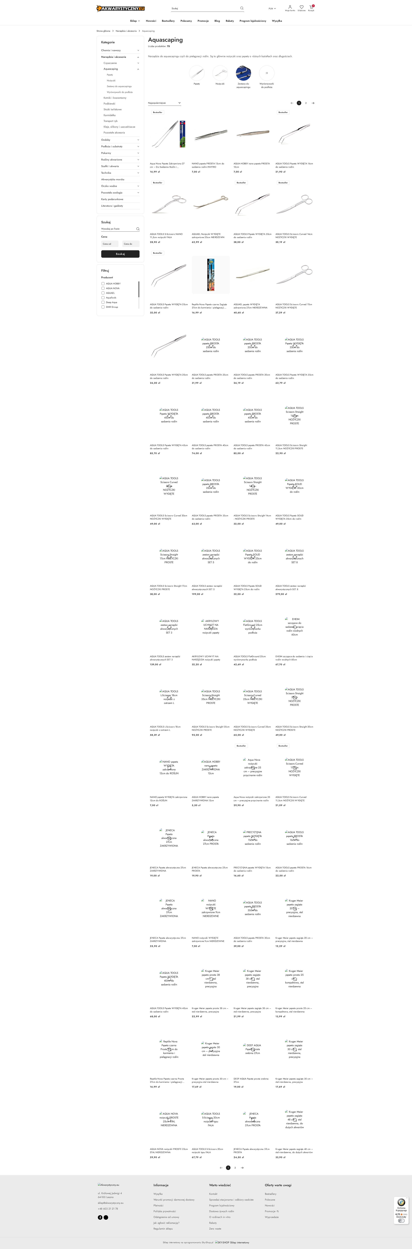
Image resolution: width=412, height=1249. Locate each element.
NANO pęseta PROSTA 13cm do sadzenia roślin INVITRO (208, 165)
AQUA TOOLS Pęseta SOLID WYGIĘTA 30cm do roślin (290, 517)
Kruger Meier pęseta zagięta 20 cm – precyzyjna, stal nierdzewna (294, 939)
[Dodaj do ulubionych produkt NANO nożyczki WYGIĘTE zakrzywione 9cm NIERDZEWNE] (226, 886)
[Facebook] (100, 1217)
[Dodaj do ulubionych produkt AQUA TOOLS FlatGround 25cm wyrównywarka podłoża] (268, 605)
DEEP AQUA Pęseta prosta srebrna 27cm (251, 1080)
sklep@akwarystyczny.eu (110, 1203)
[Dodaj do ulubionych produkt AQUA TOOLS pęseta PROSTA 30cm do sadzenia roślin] (268, 886)
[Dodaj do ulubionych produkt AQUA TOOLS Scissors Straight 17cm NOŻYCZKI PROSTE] (184, 535)
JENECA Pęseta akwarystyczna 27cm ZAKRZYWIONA (168, 869)
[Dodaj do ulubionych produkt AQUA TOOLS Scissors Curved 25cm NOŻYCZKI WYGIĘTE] (268, 675)
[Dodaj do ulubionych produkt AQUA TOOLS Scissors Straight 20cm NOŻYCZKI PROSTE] (309, 675)
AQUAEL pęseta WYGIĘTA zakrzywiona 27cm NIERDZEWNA (250, 306)
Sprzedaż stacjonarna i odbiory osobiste (231, 1200)
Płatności (158, 1205)
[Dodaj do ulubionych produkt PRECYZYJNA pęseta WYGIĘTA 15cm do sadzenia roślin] (268, 816)
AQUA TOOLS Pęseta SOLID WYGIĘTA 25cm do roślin (248, 587)
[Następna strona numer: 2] (313, 103)
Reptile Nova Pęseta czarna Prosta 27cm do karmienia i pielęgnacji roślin (167, 1080)
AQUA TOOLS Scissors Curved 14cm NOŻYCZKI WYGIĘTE (294, 235)
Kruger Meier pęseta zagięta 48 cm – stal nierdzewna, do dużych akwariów (294, 1150)
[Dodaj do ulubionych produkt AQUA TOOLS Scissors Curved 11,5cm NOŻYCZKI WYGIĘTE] (309, 746)
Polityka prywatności (165, 1211)
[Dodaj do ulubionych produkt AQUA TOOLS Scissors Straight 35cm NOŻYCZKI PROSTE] (226, 675)
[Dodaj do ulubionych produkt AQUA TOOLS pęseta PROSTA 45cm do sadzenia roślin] (268, 394)
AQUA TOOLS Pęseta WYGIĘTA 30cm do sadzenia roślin (253, 235)
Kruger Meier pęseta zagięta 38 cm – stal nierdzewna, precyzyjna (252, 1010)
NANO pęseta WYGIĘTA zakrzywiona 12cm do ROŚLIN (168, 798)
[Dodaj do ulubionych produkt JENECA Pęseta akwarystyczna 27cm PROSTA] (226, 816)
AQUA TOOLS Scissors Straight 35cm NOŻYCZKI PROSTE (210, 728)
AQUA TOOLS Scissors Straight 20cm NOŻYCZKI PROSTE (294, 728)
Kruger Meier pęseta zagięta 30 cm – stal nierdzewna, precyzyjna (294, 1080)
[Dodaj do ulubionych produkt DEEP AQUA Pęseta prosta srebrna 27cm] (268, 1027)
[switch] (401, 1221)
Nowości (270, 1205)
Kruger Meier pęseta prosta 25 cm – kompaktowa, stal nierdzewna (294, 1010)
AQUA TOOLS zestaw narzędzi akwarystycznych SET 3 (165, 658)
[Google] (106, 1217)
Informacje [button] (161, 1185)
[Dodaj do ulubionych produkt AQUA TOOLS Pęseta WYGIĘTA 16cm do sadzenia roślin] (309, 112)
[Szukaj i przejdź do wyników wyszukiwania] (242, 8)
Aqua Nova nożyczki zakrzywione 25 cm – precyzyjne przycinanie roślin (252, 798)
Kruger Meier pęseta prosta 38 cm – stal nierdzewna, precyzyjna (210, 1010)
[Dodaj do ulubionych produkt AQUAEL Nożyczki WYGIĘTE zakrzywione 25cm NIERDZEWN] (226, 183)
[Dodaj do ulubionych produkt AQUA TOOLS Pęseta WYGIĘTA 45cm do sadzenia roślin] (184, 394)
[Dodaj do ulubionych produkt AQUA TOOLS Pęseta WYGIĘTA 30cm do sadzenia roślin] (268, 183)
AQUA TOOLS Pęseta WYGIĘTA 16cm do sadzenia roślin (294, 165)
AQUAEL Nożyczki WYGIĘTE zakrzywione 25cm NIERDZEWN (208, 235)
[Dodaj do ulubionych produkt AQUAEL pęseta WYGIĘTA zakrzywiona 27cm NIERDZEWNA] (268, 253)
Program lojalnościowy (221, 1205)
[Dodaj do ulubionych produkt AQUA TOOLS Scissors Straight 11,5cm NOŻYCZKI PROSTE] (309, 394)
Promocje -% (272, 1211)
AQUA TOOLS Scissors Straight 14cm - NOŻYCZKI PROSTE (252, 517)
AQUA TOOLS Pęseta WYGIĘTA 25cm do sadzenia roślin (169, 306)
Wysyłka (158, 1194)
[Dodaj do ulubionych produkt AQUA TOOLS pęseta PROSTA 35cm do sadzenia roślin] (226, 464)
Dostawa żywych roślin (221, 1211)
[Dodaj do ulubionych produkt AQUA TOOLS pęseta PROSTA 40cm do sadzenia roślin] (226, 394)
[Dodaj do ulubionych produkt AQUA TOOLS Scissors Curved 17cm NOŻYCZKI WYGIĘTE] (309, 253)
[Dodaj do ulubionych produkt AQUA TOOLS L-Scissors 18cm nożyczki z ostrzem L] (184, 675)
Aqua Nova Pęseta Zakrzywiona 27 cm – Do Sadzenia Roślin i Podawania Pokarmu (167, 165)
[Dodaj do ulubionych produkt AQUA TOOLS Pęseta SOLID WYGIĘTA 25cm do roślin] (268, 535)
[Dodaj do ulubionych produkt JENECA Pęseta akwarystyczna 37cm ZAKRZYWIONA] (184, 886)
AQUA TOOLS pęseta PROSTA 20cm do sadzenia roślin (252, 376)
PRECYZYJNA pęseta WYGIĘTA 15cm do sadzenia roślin (252, 869)
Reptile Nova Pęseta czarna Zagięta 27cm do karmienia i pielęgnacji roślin (209, 306)
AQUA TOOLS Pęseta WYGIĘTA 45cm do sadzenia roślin (169, 447)
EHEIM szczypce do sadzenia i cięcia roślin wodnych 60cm (294, 658)
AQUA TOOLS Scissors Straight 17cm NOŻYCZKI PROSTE (168, 587)
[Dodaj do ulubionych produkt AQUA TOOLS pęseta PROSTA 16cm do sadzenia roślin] (309, 816)
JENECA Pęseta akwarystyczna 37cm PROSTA (252, 1150)
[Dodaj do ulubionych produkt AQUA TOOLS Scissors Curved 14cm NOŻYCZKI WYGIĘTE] (309, 183)
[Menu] (407, 1199)
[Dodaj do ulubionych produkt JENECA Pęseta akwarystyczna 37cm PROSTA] (268, 1098)
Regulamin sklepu (163, 1228)
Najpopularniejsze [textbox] (157, 102)
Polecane (270, 1200)
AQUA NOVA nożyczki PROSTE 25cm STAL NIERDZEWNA (169, 1150)
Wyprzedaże (272, 1217)
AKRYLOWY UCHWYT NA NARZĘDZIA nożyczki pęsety (206, 658)
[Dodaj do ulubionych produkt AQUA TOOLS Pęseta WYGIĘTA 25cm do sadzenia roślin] (184, 253)
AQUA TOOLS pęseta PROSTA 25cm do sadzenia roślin (210, 376)
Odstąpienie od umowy (166, 1217)
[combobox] (164, 103)
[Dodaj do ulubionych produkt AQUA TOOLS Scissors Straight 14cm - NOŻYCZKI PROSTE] (268, 464)
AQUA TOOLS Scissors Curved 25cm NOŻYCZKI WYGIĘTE (252, 728)
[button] (135, 21)
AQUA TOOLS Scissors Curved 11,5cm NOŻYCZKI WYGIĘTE (291, 798)
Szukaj (120, 254)
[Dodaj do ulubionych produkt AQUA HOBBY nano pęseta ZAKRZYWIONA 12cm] (226, 746)
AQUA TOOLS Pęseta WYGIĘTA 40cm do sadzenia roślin (169, 1010)
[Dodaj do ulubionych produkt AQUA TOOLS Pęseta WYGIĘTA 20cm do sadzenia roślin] (184, 323)
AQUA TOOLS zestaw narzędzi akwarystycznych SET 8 (291, 587)
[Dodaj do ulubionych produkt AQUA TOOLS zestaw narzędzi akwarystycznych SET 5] (226, 535)
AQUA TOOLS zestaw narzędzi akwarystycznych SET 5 (207, 587)
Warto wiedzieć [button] (220, 1185)
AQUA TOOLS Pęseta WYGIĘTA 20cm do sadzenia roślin (169, 376)
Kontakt (213, 1194)
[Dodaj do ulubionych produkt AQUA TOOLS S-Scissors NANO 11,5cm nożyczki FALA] (184, 183)
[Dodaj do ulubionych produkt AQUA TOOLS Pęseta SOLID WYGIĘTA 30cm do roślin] (309, 464)
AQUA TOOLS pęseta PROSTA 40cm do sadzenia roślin (210, 447)
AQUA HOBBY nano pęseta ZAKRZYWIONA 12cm (205, 798)
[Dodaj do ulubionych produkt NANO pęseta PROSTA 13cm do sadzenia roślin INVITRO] (226, 112)
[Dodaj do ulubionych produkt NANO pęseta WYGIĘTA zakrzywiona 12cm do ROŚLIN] (184, 746)
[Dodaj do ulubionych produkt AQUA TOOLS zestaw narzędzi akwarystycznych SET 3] (184, 605)
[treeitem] (120, 50)
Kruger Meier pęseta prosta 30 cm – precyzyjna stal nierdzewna (210, 1080)
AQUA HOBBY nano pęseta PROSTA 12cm (252, 165)
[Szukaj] (138, 229)
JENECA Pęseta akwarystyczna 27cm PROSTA (210, 869)
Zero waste (215, 1228)
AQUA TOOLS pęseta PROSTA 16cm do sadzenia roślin (294, 869)
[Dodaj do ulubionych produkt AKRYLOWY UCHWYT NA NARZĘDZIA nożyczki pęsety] (226, 605)
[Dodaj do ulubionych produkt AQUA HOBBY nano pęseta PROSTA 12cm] (268, 112)
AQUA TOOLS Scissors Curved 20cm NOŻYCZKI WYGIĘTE (168, 517)
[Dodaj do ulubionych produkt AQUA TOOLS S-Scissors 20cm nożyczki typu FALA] (226, 1098)
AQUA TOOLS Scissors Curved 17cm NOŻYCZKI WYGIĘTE (294, 306)
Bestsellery (270, 1194)
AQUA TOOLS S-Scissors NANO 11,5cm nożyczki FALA (166, 235)
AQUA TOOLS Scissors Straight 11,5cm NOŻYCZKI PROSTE (291, 447)
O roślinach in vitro (219, 1217)
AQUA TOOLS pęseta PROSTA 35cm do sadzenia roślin (210, 517)
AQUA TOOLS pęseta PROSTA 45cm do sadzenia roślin (252, 447)
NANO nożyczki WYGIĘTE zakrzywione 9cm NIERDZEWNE (208, 939)
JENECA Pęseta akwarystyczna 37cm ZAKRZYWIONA (168, 939)
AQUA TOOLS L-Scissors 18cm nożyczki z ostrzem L (165, 728)
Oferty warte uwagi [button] (278, 1185)
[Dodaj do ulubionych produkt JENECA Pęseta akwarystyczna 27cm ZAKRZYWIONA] (184, 816)
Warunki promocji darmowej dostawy (174, 1200)
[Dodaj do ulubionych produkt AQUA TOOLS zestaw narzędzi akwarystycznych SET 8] (309, 535)
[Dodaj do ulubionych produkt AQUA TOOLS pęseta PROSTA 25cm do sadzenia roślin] (226, 323)
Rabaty (213, 1223)
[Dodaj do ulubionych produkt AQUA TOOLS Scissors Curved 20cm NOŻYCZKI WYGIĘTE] (184, 464)
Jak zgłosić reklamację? (166, 1223)
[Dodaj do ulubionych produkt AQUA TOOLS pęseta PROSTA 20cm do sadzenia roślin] (268, 323)
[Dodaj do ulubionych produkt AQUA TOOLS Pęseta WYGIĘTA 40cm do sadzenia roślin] (184, 957)
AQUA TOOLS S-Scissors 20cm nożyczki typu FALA (207, 1150)
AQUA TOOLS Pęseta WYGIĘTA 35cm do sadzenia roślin (294, 376)
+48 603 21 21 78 (108, 1209)
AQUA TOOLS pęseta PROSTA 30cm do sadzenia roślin (252, 939)
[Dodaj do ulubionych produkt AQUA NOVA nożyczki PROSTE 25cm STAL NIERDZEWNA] (184, 1098)
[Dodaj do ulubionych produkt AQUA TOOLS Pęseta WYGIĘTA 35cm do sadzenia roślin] (309, 323)
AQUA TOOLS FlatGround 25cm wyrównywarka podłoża (250, 658)
